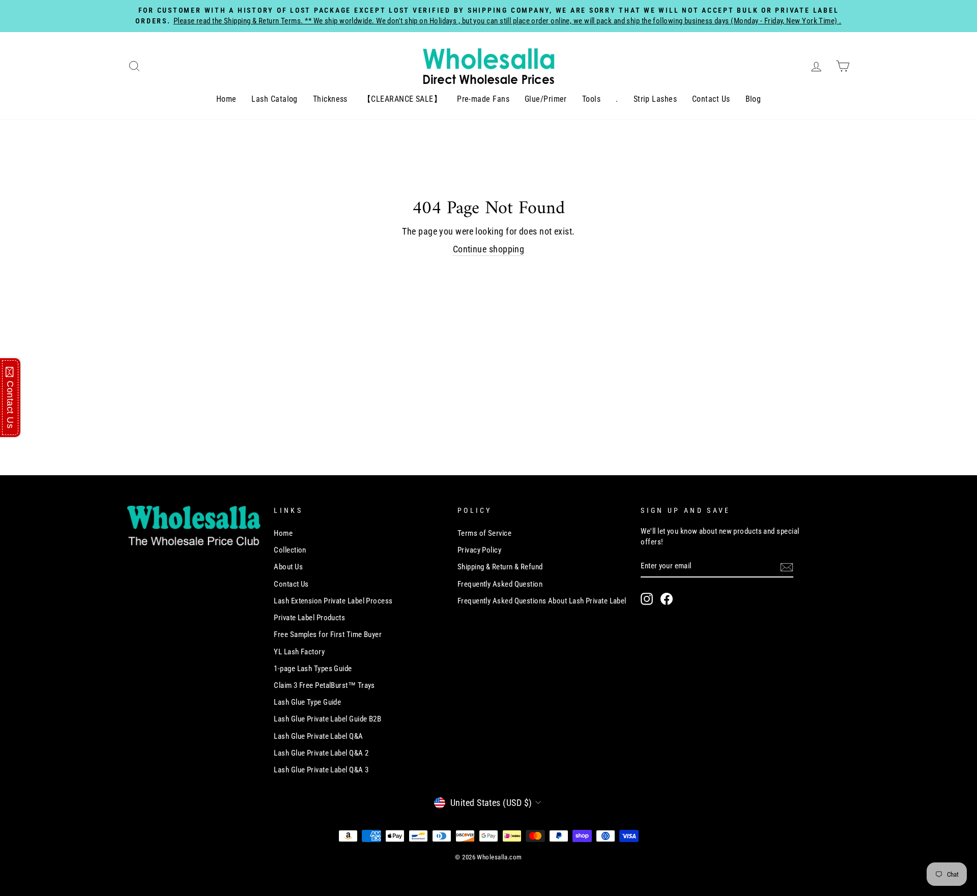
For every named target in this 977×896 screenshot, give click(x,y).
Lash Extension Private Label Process (333, 600)
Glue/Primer (546, 99)
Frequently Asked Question (499, 584)
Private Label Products (309, 617)
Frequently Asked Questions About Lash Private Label (541, 600)
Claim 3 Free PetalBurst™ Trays (324, 685)
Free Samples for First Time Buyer (328, 634)
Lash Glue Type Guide (307, 702)
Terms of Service (484, 533)
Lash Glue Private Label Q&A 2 (321, 753)
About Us (288, 566)
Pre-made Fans (483, 99)
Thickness (330, 99)
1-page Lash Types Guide (313, 668)
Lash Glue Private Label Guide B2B (327, 719)
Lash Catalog (274, 99)
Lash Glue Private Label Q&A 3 (321, 769)
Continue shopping (489, 249)
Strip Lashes (655, 99)
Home (226, 99)
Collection (290, 550)
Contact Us (711, 99)
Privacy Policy (479, 550)
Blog (753, 99)
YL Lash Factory (299, 651)
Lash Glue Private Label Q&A (318, 736)
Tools (591, 99)
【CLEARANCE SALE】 (402, 99)
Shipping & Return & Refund (500, 566)
